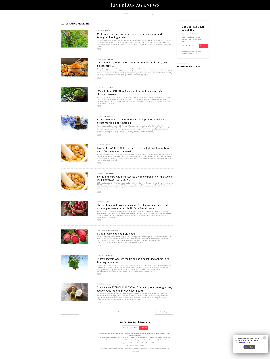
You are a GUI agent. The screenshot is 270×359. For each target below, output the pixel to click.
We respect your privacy (124, 337)
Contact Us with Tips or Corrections (135, 346)
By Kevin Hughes (110, 173)
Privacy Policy (135, 351)
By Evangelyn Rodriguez (112, 230)
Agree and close (249, 347)
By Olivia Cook (109, 30)
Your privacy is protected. (188, 51)
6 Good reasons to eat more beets (116, 233)
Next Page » (164, 312)
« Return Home (70, 312)
